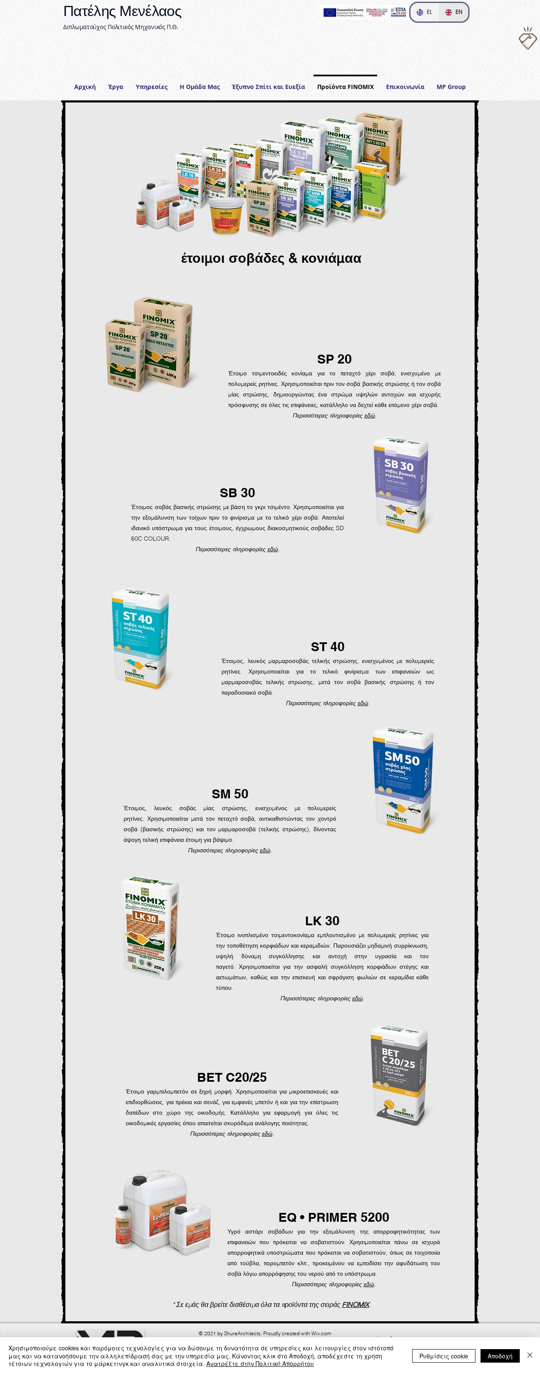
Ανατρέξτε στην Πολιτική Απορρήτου (260, 1363)
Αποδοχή (500, 1356)
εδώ (369, 415)
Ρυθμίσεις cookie (443, 1356)
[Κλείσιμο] (530, 1355)
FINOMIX (355, 1304)
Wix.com (321, 1333)
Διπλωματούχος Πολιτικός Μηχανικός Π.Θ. (120, 27)
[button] (151, 83)
